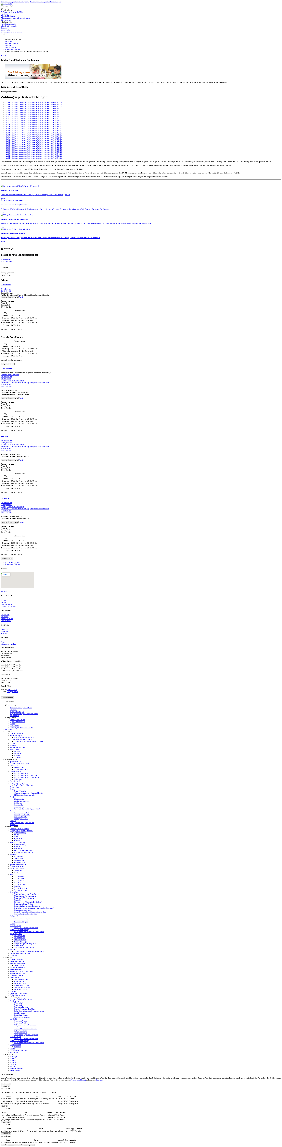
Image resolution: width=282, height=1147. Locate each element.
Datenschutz (5, 615)
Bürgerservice (6, 20)
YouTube (4, 633)
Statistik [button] (4, 1106)
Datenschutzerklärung (78, 1080)
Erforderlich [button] (5, 1086)
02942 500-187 (6, 450)
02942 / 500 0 (12, 690)
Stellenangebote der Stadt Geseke (12, 32)
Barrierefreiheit (6, 621)
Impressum (4, 617)
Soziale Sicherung (7, 377)
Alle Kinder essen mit (12, 562)
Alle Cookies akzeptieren (26, 1145)
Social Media (5, 30)
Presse (3, 642)
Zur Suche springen (54, 2)
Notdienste (4, 14)
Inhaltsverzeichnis (7, 619)
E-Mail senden (6, 259)
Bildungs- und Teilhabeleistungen (12, 381)
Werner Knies (6, 285)
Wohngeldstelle (6, 443)
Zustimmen (7, 1088)
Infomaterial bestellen (8, 644)
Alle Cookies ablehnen (9, 1145)
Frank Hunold (6, 368)
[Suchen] (2, 8)
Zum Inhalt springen (22, 2)
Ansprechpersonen (8, 364)
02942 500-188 (6, 513)
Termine (4, 28)
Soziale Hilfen (6, 379)
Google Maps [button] (6, 1122)
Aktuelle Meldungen (8, 16)
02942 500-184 (6, 387)
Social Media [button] (6, 1133)
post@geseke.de (12, 692)
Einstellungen (6, 1084)
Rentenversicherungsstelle (10, 375)
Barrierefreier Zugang (8, 606)
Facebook (4, 629)
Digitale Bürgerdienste (9, 26)
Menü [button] (3, 36)
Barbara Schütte (7, 498)
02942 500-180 (6, 261)
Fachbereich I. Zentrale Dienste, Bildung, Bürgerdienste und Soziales (25, 383)
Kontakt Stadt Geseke (8, 24)
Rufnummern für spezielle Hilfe (12, 12)
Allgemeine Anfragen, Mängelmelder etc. (15, 18)
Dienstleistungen (7, 558)
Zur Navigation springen (38, 2)
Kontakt (3, 600)
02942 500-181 (6, 291)
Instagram (4, 631)
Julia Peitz (5, 436)
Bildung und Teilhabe (12, 564)
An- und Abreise (6, 604)
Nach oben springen (8, 2)
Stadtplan (4, 602)
